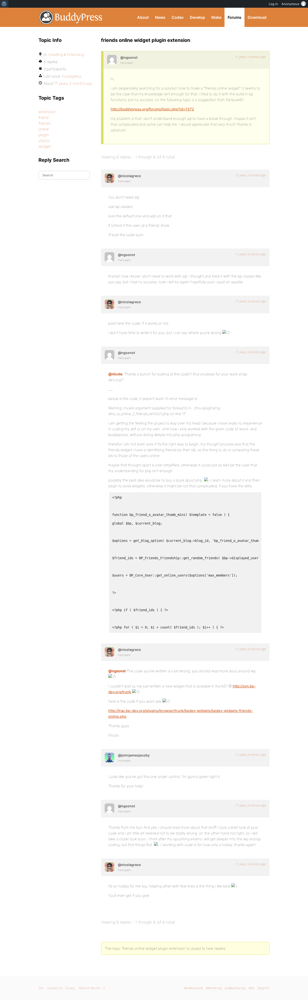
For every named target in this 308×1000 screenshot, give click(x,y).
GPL (41, 988)
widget (44, 146)
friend (43, 117)
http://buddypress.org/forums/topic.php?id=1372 (152, 109)
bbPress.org (214, 988)
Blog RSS (264, 988)
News (160, 17)
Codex (178, 17)
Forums (234, 17)
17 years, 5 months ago (250, 57)
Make (216, 17)
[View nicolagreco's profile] (109, 178)
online (43, 129)
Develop (197, 17)
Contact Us (54, 988)
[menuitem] (4, 4)
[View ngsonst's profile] (112, 59)
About (143, 17)
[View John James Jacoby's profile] (109, 757)
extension (47, 111)
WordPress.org (193, 988)
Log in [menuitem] (273, 4)
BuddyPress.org (70, 17)
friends (44, 123)
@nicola (115, 374)
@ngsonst (117, 671)
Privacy (70, 988)
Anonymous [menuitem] (290, 4)
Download (257, 17)
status (44, 140)
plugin (43, 134)
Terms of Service (89, 988)
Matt (252, 988)
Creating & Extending (66, 54)
